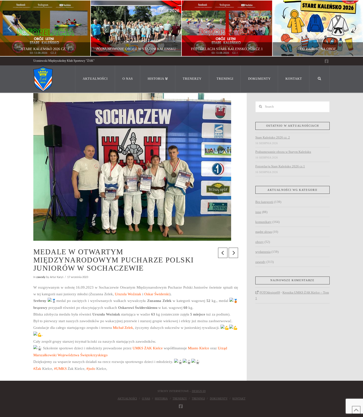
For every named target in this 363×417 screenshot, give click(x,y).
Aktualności (127, 398)
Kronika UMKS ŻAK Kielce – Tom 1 (292, 295)
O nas (146, 398)
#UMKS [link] (60, 369)
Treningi (198, 398)
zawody (40, 277)
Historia (161, 398)
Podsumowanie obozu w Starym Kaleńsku (283, 152)
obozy (259, 242)
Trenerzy (180, 398)
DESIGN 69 (199, 391)
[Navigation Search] (319, 79)
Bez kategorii (264, 202)
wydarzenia (263, 252)
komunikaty (263, 222)
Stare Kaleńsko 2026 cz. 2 (272, 137)
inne (258, 212)
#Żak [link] (37, 369)
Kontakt (238, 398)
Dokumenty (219, 398)
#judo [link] (90, 369)
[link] (128, 294)
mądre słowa (263, 232)
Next (352, 28)
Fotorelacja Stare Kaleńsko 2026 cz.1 (280, 166)
